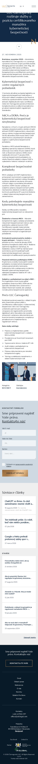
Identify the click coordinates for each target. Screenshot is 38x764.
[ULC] (8, 6)
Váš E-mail (6, 428)
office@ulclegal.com (19, 716)
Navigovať (19, 731)
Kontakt (19, 699)
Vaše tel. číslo (7, 439)
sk (21, 6)
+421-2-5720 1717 (19, 714)
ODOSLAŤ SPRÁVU (15, 473)
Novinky (6, 388)
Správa (4, 449)
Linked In (24, 739)
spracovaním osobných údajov (19, 465)
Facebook (21, 388)
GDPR (19, 756)
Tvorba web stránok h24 (19, 758)
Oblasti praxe (19, 682)
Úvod (19, 678)
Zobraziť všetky (30, 637)
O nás (19, 688)
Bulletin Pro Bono (19, 695)
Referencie (19, 685)
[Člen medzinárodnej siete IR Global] (21, 749)
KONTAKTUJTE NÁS (19, 663)
